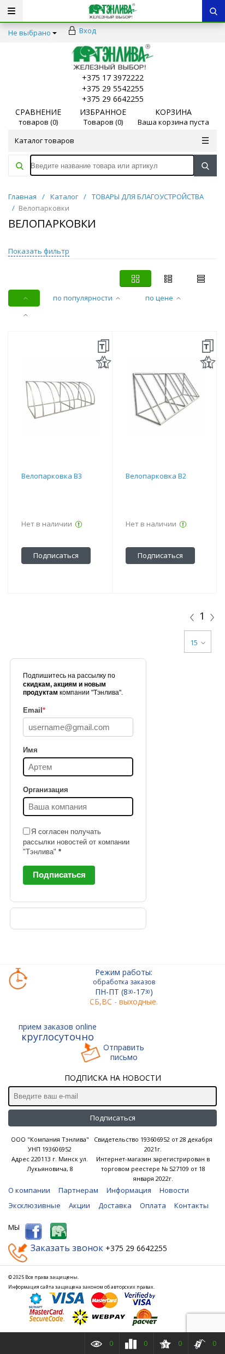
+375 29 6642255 (113, 99)
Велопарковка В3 (51, 476)
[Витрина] (135, 278)
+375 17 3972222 (113, 77)
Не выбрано (29, 33)
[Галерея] (168, 278)
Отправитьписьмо (123, 1052)
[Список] (201, 278)
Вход (87, 30)
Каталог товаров (44, 140)
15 (194, 642)
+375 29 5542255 (113, 88)
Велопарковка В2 (156, 476)
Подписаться (59, 874)
